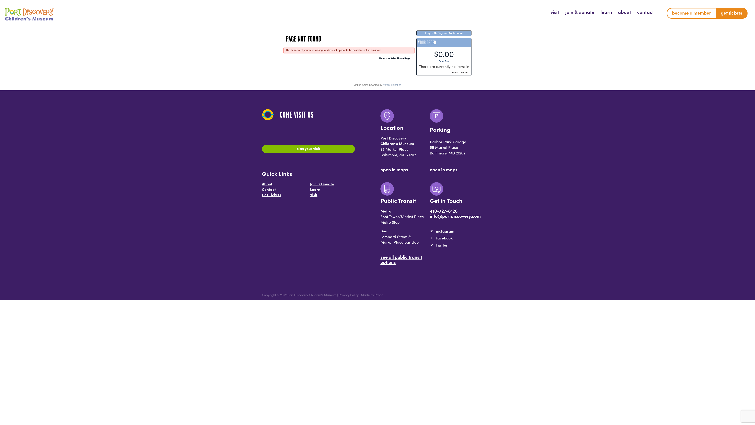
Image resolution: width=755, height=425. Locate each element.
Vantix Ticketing (392, 84)
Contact (269, 189)
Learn (315, 189)
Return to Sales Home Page (394, 58)
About (267, 183)
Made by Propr (372, 295)
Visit (313, 194)
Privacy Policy (349, 295)
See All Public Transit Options (401, 259)
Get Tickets (271, 194)
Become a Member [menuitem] (691, 12)
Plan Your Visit (308, 148)
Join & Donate (322, 183)
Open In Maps (394, 169)
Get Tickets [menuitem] (731, 12)
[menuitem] (555, 12)
